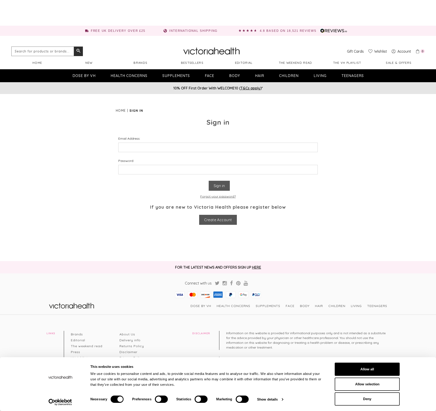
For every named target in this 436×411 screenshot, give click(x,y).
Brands (140, 62)
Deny (367, 399)
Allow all (367, 369)
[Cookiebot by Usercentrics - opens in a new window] (60, 402)
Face (209, 75)
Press (75, 352)
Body (234, 75)
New (89, 62)
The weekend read (295, 62)
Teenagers (353, 75)
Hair (259, 75)
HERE (256, 267)
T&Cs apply (250, 88)
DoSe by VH (84, 75)
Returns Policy (131, 346)
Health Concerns (129, 75)
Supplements (176, 75)
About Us (127, 334)
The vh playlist (347, 62)
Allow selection (367, 384)
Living (320, 75)
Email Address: (129, 138)
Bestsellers (192, 62)
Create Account (218, 220)
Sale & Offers (398, 62)
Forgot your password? (218, 196)
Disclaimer (128, 352)
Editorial (244, 62)
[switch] (161, 399)
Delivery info (130, 340)
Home (37, 62)
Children (289, 75)
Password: (126, 161)
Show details (267, 399)
